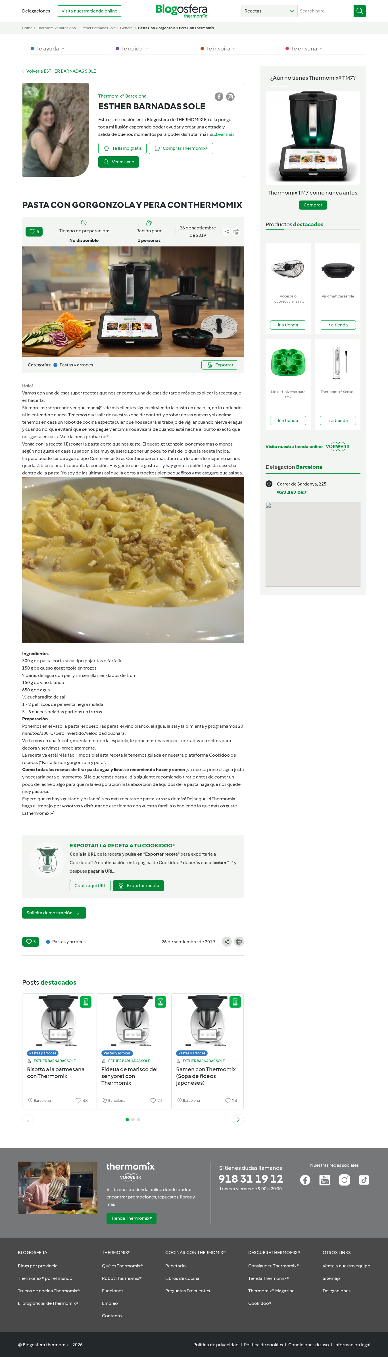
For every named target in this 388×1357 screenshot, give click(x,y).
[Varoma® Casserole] (338, 267)
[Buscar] (360, 11)
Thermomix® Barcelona (56, 28)
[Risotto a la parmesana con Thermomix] (58, 1026)
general (126, 28)
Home (27, 28)
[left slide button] (28, 1119)
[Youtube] (324, 1180)
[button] (269, 11)
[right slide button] (238, 1119)
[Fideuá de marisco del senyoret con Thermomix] (133, 1026)
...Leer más (223, 134)
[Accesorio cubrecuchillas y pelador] (288, 267)
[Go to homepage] (181, 11)
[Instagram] (344, 1180)
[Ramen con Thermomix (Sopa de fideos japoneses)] (207, 1026)
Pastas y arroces (42, 1053)
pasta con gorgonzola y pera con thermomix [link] (176, 28)
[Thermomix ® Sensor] (338, 363)
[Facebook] (305, 1180)
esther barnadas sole (98, 28)
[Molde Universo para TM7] (288, 363)
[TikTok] (364, 1180)
